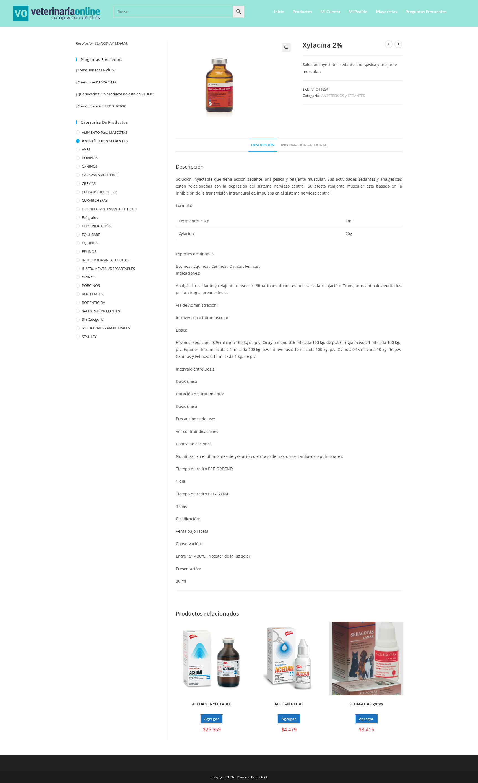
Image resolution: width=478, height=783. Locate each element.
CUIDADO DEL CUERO (99, 192)
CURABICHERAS (95, 200)
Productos (302, 11)
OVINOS (88, 277)
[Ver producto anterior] (389, 44)
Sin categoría (92, 319)
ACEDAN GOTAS (288, 703)
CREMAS (89, 183)
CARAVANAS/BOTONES (100, 174)
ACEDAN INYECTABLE (211, 703)
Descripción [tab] (262, 145)
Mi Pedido (358, 11)
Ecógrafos (90, 217)
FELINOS (89, 251)
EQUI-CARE (91, 234)
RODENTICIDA (93, 302)
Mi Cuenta (330, 11)
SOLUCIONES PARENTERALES (106, 327)
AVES (86, 149)
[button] (286, 47)
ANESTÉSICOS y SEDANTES (343, 95)
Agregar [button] (211, 718)
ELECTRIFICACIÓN (96, 226)
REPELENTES (92, 293)
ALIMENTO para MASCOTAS (104, 132)
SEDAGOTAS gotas (366, 703)
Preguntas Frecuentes (426, 11)
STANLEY (89, 336)
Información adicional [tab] (304, 145)
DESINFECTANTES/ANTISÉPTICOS (109, 208)
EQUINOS (90, 242)
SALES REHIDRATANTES (101, 311)
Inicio (279, 11)
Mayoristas (386, 11)
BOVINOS (90, 157)
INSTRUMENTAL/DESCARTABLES (108, 268)
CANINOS (90, 166)
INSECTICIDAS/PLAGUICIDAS (105, 260)
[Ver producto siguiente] (398, 44)
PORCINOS (91, 285)
